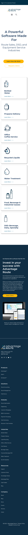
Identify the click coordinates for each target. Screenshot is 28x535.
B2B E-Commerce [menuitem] (5, 413)
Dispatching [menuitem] (4, 406)
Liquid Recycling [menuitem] (5, 439)
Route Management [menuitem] (5, 390)
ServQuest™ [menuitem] (4, 377)
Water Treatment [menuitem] (5, 456)
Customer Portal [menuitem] (5, 472)
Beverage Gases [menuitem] (4, 449)
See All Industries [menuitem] (5, 459)
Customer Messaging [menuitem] (6, 410)
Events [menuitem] (2, 505)
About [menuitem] (2, 495)
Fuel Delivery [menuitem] (4, 446)
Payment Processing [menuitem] (6, 416)
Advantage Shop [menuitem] (5, 479)
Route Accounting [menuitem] (5, 387)
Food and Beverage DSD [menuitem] (6, 453)
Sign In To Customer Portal (8, 3)
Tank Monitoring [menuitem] (4, 420)
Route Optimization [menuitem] (5, 403)
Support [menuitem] (3, 469)
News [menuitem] (2, 502)
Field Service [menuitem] (4, 394)
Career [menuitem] (2, 512)
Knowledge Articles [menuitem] (5, 475)
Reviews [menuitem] (3, 508)
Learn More (7, 96)
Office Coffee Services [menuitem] (6, 443)
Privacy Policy (21, 523)
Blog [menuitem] (2, 486)
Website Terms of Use (14, 525)
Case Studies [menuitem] (4, 482)
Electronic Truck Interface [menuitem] (7, 423)
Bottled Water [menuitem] (4, 432)
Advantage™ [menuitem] (4, 371)
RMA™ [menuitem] (2, 374)
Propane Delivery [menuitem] (5, 436)
